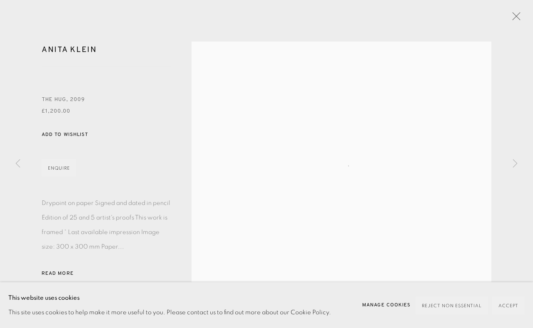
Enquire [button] (59, 168)
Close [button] (514, 18)
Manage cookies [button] (386, 305)
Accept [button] (508, 305)
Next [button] (515, 164)
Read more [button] (58, 273)
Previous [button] (18, 164)
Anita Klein (69, 50)
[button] (65, 135)
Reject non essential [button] (452, 305)
